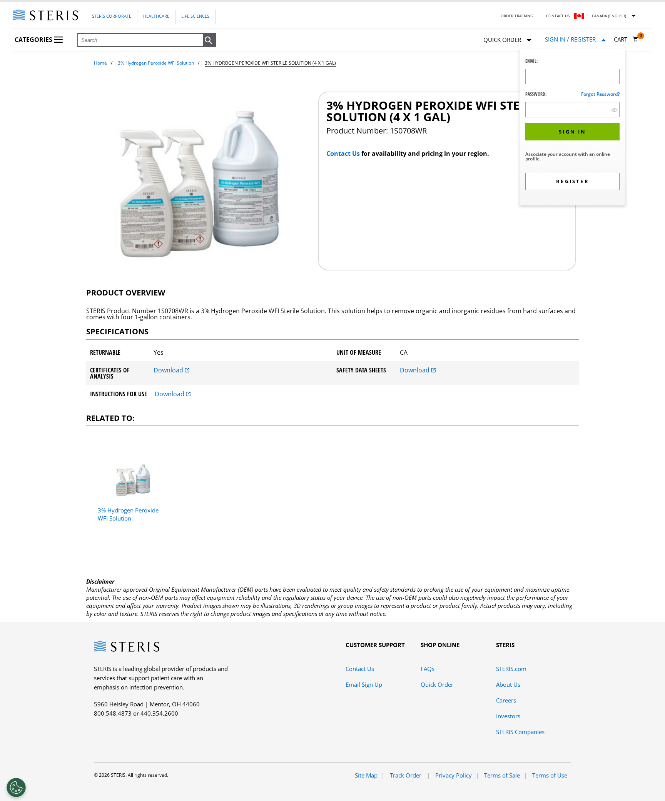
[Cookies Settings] (16, 787)
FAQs (427, 669)
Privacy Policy (453, 775)
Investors (508, 716)
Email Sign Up (364, 684)
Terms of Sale (502, 775)
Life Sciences (195, 16)
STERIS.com (511, 669)
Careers (506, 700)
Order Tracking (517, 15)
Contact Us (558, 15)
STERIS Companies (520, 732)
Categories (34, 39)
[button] (209, 40)
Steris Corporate (111, 16)
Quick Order (437, 684)
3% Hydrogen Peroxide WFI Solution (156, 63)
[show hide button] (614, 110)
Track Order (406, 775)
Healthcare (156, 16)
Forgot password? (600, 94)
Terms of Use (549, 775)
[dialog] (572, 128)
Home (100, 63)
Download (169, 370)
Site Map (366, 775)
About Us (508, 684)
